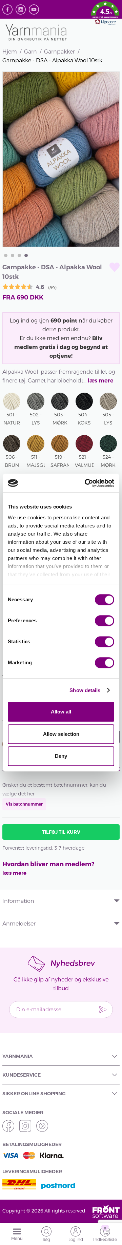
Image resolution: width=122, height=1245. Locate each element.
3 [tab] (19, 255)
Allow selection (61, 734)
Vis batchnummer (24, 804)
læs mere (101, 380)
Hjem (9, 51)
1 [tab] (5, 255)
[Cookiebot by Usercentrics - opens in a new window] (86, 483)
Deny (61, 756)
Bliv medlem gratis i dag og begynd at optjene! (61, 347)
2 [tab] (12, 255)
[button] (105, 14)
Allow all (61, 711)
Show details (84, 690)
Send (102, 1009)
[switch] (104, 620)
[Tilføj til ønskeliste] (114, 267)
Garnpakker (59, 51)
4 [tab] (26, 255)
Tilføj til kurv (61, 832)
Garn (30, 51)
